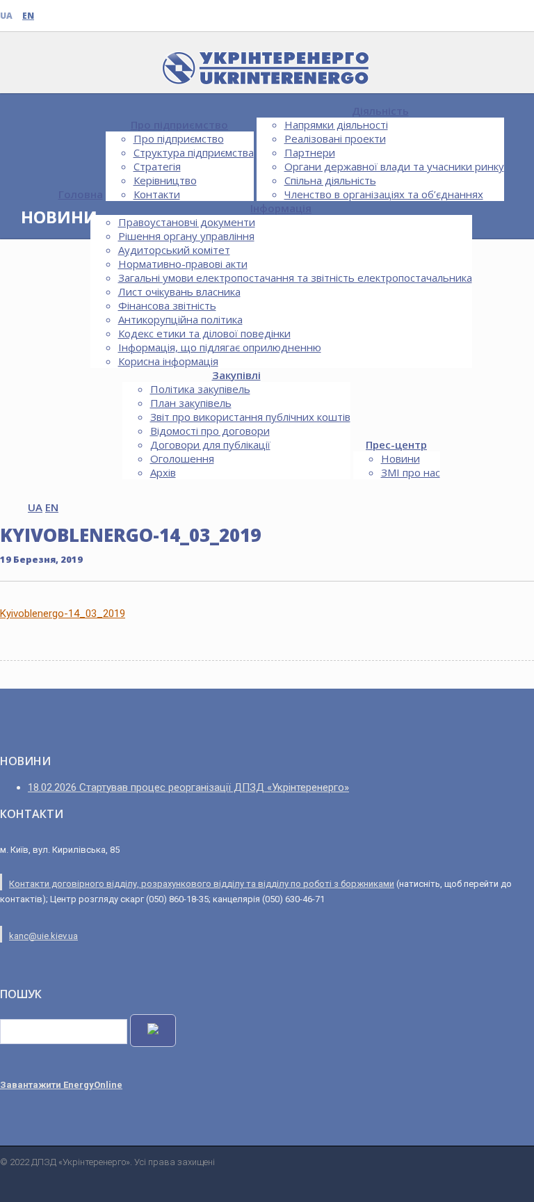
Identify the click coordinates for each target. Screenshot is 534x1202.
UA (6, 16)
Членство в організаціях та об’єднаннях (383, 194)
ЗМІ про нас (410, 472)
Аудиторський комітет (174, 250)
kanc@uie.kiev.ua (43, 936)
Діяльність (380, 111)
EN (28, 16)
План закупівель (191, 403)
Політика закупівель (200, 389)
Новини (400, 458)
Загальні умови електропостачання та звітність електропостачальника (295, 278)
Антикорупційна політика (180, 319)
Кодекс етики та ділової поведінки (204, 333)
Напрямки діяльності (336, 124)
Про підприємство (179, 124)
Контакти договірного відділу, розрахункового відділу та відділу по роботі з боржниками (201, 884)
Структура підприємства (194, 152)
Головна (80, 194)
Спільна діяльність (330, 180)
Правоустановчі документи (186, 222)
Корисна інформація (168, 361)
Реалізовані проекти (335, 138)
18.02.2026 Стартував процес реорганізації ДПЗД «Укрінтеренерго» (188, 787)
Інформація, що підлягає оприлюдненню (219, 347)
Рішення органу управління (186, 236)
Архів (163, 472)
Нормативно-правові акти (183, 264)
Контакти (157, 194)
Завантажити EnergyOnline (61, 1085)
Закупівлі (236, 375)
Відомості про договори (210, 431)
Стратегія (157, 166)
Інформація (281, 208)
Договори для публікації (210, 444)
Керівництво (165, 180)
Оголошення (182, 458)
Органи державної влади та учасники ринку (394, 166)
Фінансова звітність (167, 305)
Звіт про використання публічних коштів (250, 417)
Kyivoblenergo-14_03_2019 (62, 613)
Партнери (309, 152)
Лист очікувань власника (179, 291)
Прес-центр (396, 444)
